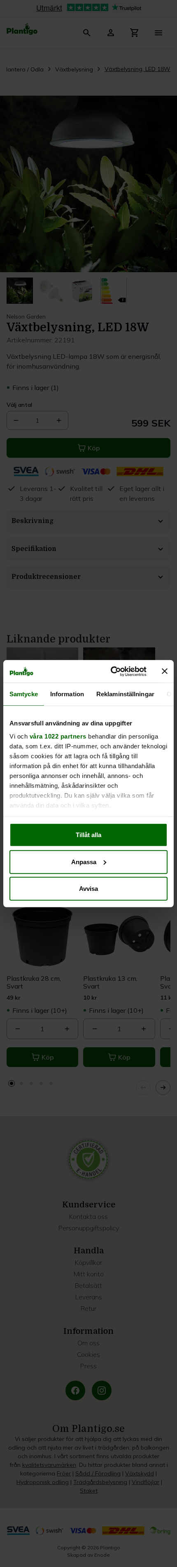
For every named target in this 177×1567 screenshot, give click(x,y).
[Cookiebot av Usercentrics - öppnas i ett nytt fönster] (111, 671)
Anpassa (83, 861)
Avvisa (88, 888)
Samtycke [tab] (23, 694)
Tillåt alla (88, 834)
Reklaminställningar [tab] (125, 694)
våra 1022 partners (58, 735)
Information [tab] (67, 694)
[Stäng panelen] (165, 671)
